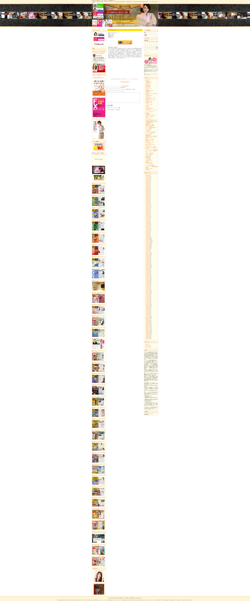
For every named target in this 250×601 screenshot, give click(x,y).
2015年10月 (148, 241)
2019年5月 (147, 201)
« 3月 (147, 52)
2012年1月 (147, 289)
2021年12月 (148, 176)
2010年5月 (147, 311)
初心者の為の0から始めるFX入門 (151, 94)
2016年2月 (147, 237)
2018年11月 (148, 206)
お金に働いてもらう (149, 97)
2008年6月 (147, 335)
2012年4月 (147, 286)
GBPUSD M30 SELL (124, 82)
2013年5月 (147, 272)
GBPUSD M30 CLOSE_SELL (125, 81)
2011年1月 (147, 302)
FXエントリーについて (150, 146)
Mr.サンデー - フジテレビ (97, 165)
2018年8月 (147, 208)
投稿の (148, 345)
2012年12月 (148, 278)
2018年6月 (147, 211)
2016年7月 (147, 233)
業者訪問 (147, 135)
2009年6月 (147, 322)
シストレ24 (148, 128)
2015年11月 (148, 240)
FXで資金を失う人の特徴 (150, 147)
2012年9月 (147, 281)
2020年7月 (147, 191)
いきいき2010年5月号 (97, 268)
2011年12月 (148, 290)
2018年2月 (147, 215)
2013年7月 (147, 270)
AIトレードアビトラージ (150, 110)
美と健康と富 (148, 102)
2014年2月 (147, 263)
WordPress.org (148, 347)
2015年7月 (147, 245)
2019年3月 (147, 203)
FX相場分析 (148, 98)
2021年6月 (147, 182)
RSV (146, 80)
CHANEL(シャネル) (149, 115)
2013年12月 (148, 265)
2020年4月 (147, 195)
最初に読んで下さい (149, 144)
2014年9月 (147, 255)
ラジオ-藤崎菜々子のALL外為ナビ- (99, 154)
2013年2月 (147, 275)
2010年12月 (148, 303)
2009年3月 (147, 326)
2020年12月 (148, 188)
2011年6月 (147, 297)
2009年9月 (147, 319)
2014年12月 (148, 252)
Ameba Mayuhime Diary (99, 570)
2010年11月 (148, 304)
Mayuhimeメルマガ (149, 142)
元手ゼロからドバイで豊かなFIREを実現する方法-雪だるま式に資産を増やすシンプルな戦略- (99, 52)
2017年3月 (147, 224)
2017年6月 (147, 221)
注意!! (147, 141)
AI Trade (147, 109)
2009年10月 (148, 318)
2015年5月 (147, 247)
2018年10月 (148, 207)
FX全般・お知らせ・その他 (151, 137)
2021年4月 (147, 184)
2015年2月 (147, 250)
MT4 (146, 103)
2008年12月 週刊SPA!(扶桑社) (98, 556)
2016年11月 (148, 229)
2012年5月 (147, 285)
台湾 (146, 106)
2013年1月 (147, 277)
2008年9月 (147, 332)
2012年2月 (147, 288)
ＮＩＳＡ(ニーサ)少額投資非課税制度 (152, 167)
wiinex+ (147, 96)
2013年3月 (147, 274)
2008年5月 (147, 336)
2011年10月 (148, 293)
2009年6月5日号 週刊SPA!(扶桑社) (99, 520)
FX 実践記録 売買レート (150, 121)
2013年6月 (147, 271)
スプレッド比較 (148, 126)
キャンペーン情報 (149, 132)
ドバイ (147, 83)
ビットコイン (148, 104)
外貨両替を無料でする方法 (151, 136)
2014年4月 (147, 261)
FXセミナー (148, 88)
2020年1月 (147, 198)
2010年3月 (147, 313)
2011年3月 (147, 300)
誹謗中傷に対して (149, 140)
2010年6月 (147, 310)
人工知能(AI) (148, 95)
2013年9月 (147, 268)
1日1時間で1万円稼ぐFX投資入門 (99, 97)
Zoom (147, 112)
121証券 (147, 130)
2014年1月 (147, 264)
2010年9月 (147, 306)
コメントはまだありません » (133, 78)
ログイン (147, 344)
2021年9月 (147, 180)
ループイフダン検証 (149, 165)
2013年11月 (148, 266)
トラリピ (147, 159)
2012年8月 (147, 282)
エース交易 (148, 129)
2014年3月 (147, 262)
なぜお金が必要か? (149, 108)
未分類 (147, 169)
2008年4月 (147, 337)
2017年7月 (147, 220)
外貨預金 (147, 157)
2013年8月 (147, 269)
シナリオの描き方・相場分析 (151, 150)
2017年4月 (147, 223)
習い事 (147, 161)
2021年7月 (147, 181)
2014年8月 (147, 256)
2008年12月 (148, 329)
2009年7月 (147, 321)
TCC (146, 105)
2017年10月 (148, 217)
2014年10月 (148, 254)
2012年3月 (147, 287)
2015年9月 (147, 242)
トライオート (148, 163)
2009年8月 (147, 320)
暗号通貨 (147, 91)
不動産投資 (148, 82)
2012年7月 (147, 283)
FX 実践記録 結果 (149, 122)
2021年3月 (147, 185)
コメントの (148, 346)
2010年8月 (147, 307)
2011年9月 (147, 294)
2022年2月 (147, 175)
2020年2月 (147, 197)
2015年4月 (147, 248)
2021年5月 (147, 183)
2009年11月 (148, 317)
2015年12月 (148, 239)
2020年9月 (147, 189)
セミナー (147, 145)
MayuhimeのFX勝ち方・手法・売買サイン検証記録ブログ (103, 0)
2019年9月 (147, 200)
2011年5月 (147, 298)
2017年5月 (147, 222)
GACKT (147, 85)
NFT (146, 118)
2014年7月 (147, 257)
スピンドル (148, 119)
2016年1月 (147, 238)
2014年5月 (147, 259)
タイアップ (148, 154)
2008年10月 (148, 331)
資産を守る (148, 84)
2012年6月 (147, 284)
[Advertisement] (125, 69)
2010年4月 (147, 312)
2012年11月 (148, 279)
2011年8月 (147, 295)
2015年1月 (147, 251)
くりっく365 (148, 134)
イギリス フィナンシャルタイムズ (99, 280)
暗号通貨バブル (148, 90)
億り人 (147, 87)
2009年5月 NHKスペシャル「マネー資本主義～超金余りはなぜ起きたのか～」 (99, 532)
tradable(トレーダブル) (150, 99)
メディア (147, 143)
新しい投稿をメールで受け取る (114, 109)
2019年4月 (147, 202)
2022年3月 (147, 174)
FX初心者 (147, 158)
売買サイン (125, 78)
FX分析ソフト (148, 100)
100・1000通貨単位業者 (150, 127)
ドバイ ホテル (148, 111)
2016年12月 (148, 228)
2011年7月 (147, 296)
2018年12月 (148, 205)
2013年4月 (147, 273)
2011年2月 (147, 301)
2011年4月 (147, 299)
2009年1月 (147, 328)
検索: (145, 32)
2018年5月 (147, 212)
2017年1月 (147, 226)
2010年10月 (148, 305)
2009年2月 (147, 327)
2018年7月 (147, 209)
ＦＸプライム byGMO (150, 131)
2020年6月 (147, 192)
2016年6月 (147, 234)
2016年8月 (147, 232)
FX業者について (149, 124)
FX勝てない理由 (149, 153)
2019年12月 (148, 199)
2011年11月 (148, 291)
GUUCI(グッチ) (148, 116)
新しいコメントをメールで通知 (114, 107)
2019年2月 (147, 204)
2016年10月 (148, 230)
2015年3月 (147, 249)
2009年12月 (148, 316)
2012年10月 (148, 280)
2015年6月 (147, 246)
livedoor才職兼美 (96, 338)
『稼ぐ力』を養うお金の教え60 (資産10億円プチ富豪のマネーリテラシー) (99, 75)
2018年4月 (147, 213)
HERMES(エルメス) (149, 114)
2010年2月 (147, 314)
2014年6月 (147, 258)
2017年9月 (147, 218)
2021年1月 (147, 187)
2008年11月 (148, 330)
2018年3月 (147, 214)
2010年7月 (147, 308)
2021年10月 (148, 179)
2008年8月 (147, 333)
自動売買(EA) (148, 162)
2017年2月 (147, 225)
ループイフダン (148, 164)
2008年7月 (147, 334)
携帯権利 (147, 113)
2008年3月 (147, 338)
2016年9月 (147, 231)
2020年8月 (147, 190)
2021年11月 (148, 178)
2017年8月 (147, 219)
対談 (146, 148)
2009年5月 (147, 323)
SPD (146, 92)
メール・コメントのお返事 (151, 149)
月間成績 (147, 123)
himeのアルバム (148, 139)
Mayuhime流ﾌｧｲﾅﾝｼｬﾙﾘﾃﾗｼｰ (99, 583)
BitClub (147, 79)
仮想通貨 (147, 86)
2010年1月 (147, 315)
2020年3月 (147, 196)
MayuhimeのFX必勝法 (150, 120)
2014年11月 (148, 253)
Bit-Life (147, 107)
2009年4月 (147, 324)
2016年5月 (147, 235)
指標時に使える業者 (149, 125)
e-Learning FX (148, 160)
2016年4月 (147, 236)
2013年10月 (148, 267)
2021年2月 (147, 186)
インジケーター (148, 152)
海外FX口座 (148, 155)
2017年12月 (148, 216)
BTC (146, 89)
